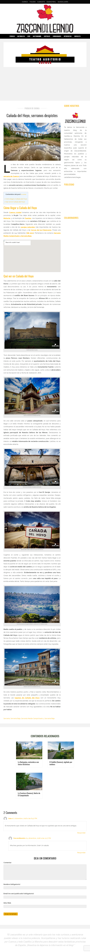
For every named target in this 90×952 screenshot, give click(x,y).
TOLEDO (33, 2)
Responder (81, 833)
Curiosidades (57, 36)
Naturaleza (21, 36)
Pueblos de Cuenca (32, 108)
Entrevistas (68, 36)
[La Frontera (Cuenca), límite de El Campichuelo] (29, 781)
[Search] (85, 36)
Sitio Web (7, 903)
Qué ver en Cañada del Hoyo (14, 202)
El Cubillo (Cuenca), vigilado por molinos (60, 763)
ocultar (23, 194)
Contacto (77, 36)
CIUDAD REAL (51, 2)
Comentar (7, 863)
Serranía (7, 718)
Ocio (28, 36)
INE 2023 (30, 233)
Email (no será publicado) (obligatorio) (19, 894)
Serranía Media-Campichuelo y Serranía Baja (37, 718)
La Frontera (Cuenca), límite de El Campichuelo (29, 794)
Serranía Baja (15, 718)
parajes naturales (28, 227)
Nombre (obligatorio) (12, 884)
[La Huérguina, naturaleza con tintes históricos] (29, 750)
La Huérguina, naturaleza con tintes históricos (28, 763)
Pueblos (12, 36)
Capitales (47, 36)
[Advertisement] (45, 82)
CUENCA (25, 2)
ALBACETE (41, 2)
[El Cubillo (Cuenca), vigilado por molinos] (61, 750)
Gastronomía (37, 36)
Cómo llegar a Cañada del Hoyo (15, 199)
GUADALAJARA (63, 2)
